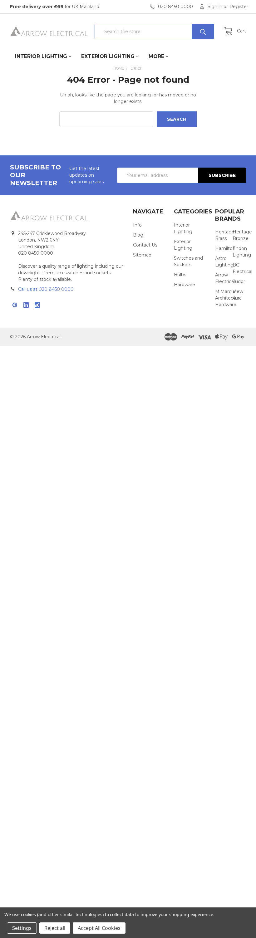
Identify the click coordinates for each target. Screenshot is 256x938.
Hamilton (225, 248)
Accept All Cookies (99, 928)
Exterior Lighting (108, 56)
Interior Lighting (41, 56)
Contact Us (145, 245)
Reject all (54, 928)
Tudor (239, 281)
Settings (22, 928)
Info (137, 225)
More (156, 56)
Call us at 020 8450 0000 (46, 289)
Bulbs (180, 274)
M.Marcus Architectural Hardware (229, 298)
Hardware (184, 284)
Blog (138, 235)
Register (238, 6)
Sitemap (142, 255)
